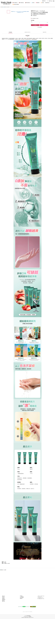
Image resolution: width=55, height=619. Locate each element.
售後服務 (3, 598)
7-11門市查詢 (22, 596)
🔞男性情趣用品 (21, 2)
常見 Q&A (3, 601)
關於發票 (3, 600)
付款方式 (3, 597)
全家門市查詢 (22, 597)
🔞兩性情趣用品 (27, 2)
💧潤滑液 (32, 2)
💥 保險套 (42, 2)
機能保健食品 (47, 2)
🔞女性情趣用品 (15, 2)
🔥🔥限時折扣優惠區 (16, 4)
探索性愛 (21, 598)
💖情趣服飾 (37, 2)
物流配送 (3, 596)
